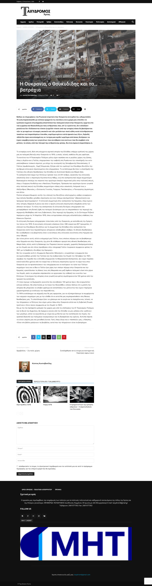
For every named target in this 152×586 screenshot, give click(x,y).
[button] (132, 22)
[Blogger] (22, 516)
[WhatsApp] (59, 337)
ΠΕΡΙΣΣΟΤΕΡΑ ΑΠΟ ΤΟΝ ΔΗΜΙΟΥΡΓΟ (47, 382)
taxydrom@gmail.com (82, 575)
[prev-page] (18, 413)
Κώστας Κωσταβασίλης (30, 95)
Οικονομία (89, 22)
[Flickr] (33, 516)
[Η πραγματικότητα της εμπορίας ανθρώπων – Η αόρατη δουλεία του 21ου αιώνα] (82, 394)
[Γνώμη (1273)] (55, 394)
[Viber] (54, 337)
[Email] (49, 337)
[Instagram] (39, 516)
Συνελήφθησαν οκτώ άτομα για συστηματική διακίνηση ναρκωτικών (77, 352)
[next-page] (21, 413)
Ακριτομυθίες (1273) (24, 404)
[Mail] (43, 1)
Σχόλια (31, 22)
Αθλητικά (122, 22)
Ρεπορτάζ (40, 22)
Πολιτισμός (100, 22)
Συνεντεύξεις (58, 22)
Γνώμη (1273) (47, 404)
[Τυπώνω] (43, 337)
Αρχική (23, 22)
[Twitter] (38, 337)
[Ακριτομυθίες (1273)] (29, 394)
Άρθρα (49, 22)
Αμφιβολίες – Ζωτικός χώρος (28, 351)
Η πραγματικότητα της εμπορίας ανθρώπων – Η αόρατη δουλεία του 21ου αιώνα (81, 407)
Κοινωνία (79, 22)
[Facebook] (39, 1)
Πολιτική (69, 22)
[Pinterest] (64, 337)
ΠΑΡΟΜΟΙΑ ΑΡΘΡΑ (24, 382)
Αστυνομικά (111, 22)
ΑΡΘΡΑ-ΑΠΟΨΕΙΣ (28, 27)
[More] (85, 109)
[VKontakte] (44, 516)
